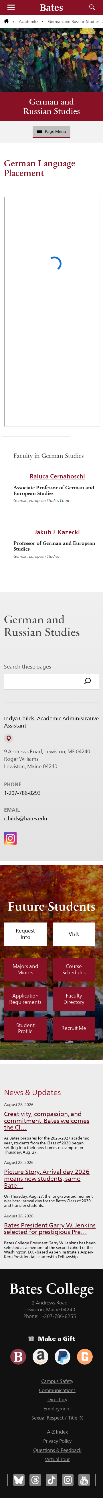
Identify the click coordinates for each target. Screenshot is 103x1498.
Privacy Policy (57, 1441)
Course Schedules (74, 969)
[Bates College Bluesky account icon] (19, 1480)
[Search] (87, 681)
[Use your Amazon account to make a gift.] (40, 1357)
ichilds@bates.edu (25, 818)
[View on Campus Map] (8, 738)
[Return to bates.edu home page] (9, 21)
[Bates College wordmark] (51, 7)
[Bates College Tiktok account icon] (51, 1480)
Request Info (25, 934)
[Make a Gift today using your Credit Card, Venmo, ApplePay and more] (18, 1357)
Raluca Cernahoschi (57, 476)
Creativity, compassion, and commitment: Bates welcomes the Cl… (46, 1120)
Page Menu (55, 131)
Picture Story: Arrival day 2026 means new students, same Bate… (47, 1178)
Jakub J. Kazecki (57, 532)
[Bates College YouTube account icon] (84, 1480)
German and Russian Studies (51, 106)
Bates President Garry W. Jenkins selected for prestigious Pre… (50, 1229)
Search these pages (27, 666)
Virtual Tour (57, 1459)
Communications (57, 1390)
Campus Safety (57, 1381)
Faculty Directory (74, 999)
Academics (29, 21)
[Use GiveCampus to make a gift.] (85, 1357)
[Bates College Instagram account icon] (68, 1480)
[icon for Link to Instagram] (10, 838)
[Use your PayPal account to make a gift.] (62, 1357)
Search (92, 7)
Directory (57, 1399)
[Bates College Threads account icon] (35, 1480)
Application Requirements (25, 999)
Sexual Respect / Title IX (57, 1418)
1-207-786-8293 (22, 793)
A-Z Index (57, 1432)
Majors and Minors (25, 969)
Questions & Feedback (57, 1450)
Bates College (51, 1289)
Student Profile (25, 1028)
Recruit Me (74, 1028)
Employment (57, 1409)
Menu (11, 7)
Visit (74, 934)
